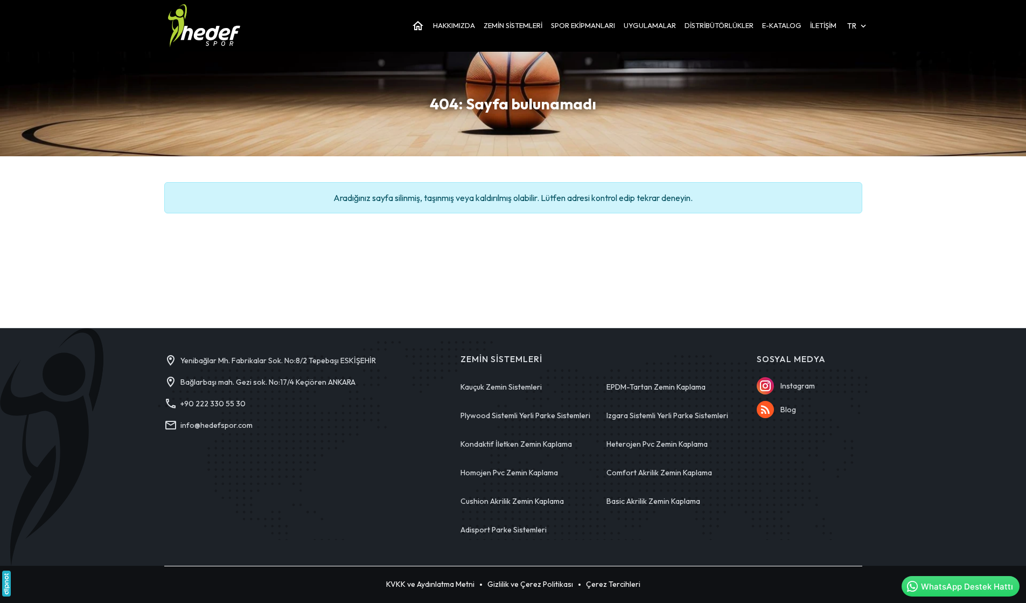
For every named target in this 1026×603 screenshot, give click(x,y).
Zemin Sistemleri (501, 359)
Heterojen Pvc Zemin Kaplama (657, 444)
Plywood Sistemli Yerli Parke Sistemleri (525, 415)
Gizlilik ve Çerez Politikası (530, 584)
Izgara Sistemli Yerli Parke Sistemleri (667, 415)
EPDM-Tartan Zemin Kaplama (656, 387)
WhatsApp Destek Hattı (967, 586)
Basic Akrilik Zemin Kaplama (653, 501)
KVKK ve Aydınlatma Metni (430, 584)
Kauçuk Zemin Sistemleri (501, 387)
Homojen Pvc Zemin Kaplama (509, 472)
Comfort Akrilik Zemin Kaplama (659, 472)
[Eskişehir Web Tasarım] (6, 584)
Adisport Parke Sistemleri (503, 530)
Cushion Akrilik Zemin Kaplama (512, 501)
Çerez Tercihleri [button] (613, 584)
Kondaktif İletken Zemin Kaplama (516, 444)
